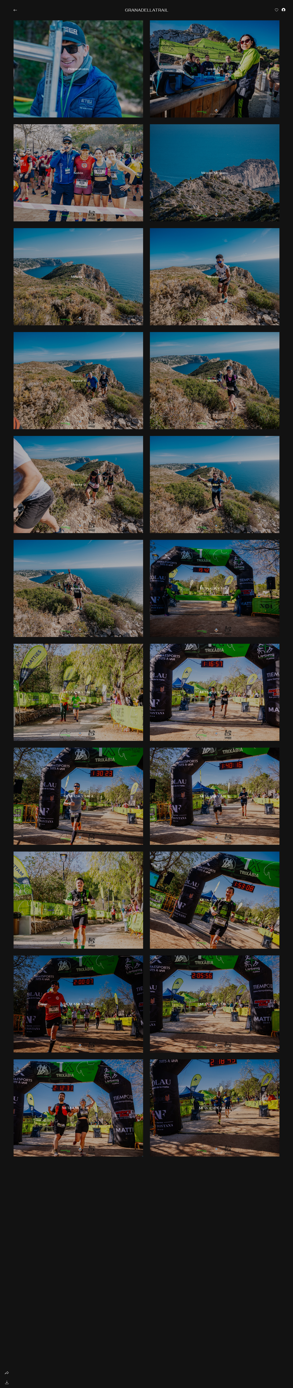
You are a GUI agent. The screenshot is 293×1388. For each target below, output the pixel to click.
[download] (6, 1382)
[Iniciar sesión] (280, 10)
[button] (146, 10)
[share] (6, 1372)
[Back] (18, 10)
